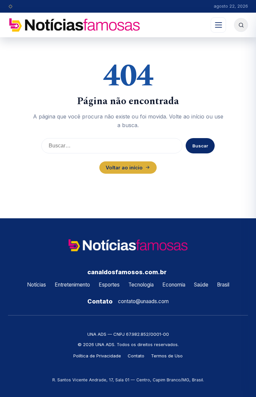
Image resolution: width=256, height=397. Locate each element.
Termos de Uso (167, 355)
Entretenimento (72, 285)
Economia (173, 285)
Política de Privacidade (97, 355)
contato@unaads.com (143, 301)
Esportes (109, 285)
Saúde (201, 285)
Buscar (200, 145)
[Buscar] (241, 25)
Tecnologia (141, 285)
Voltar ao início (124, 167)
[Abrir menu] (218, 25)
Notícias (36, 285)
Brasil (223, 285)
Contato (136, 355)
